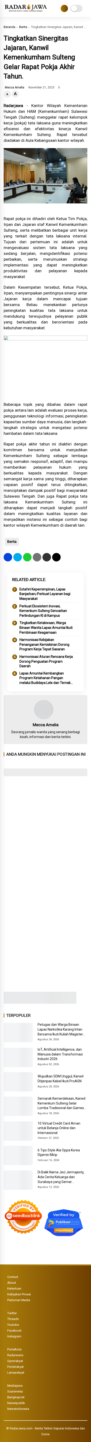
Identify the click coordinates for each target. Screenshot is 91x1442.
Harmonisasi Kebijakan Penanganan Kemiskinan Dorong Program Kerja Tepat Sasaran (44, 644)
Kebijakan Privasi (19, 1294)
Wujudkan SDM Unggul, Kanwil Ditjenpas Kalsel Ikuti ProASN (60, 1078)
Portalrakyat (15, 1367)
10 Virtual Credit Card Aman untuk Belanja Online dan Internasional (59, 1128)
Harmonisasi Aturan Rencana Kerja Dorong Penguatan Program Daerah (46, 661)
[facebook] (8, 557)
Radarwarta (15, 1355)
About (11, 1282)
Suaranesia (15, 1391)
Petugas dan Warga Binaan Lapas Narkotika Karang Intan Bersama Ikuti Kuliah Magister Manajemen (60, 1030)
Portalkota (14, 1349)
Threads (13, 1319)
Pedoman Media (18, 1300)
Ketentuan (14, 1288)
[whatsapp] (27, 557)
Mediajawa (15, 1385)
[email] (46, 557)
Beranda (9, 27)
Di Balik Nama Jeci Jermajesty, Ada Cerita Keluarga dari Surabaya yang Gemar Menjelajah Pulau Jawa (61, 1177)
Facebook (14, 1330)
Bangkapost (16, 1397)
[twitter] (17, 557)
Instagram (14, 1336)
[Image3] (40, 1002)
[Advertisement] (45, 828)
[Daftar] (64, 8)
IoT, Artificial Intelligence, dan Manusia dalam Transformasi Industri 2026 (60, 1054)
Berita (23, 27)
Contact (12, 1277)
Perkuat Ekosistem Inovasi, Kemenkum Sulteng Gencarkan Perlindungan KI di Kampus (43, 610)
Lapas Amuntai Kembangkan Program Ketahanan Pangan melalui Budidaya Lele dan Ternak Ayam (45, 678)
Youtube (13, 1325)
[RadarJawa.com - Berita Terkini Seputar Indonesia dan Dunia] (26, 11)
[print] (37, 557)
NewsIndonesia (18, 1409)
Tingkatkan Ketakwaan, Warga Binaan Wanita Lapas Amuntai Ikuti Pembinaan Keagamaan (46, 627)
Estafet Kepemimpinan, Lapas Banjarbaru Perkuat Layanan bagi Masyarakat (44, 594)
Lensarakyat (15, 1372)
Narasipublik (16, 1403)
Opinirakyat (15, 1361)
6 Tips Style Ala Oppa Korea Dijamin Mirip (59, 1152)
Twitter (12, 1313)
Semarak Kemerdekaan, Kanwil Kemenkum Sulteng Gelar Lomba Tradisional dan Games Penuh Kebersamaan (61, 1104)
